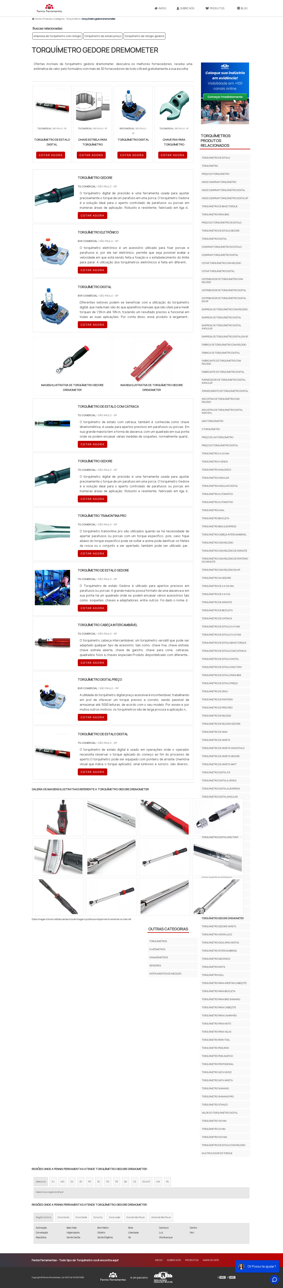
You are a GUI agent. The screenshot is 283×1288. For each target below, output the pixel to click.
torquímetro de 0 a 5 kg (216, 594)
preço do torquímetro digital (220, 445)
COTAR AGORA (51, 155)
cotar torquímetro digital (218, 271)
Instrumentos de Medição (165, 973)
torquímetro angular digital (220, 486)
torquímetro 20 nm (213, 1129)
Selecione (41, 1181)
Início (162, 8)
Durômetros (157, 949)
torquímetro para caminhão (219, 1015)
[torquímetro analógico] (58, 857)
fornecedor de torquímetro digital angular (223, 381)
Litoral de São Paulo (161, 1217)
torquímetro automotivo (217, 502)
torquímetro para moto (216, 1023)
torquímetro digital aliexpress (221, 788)
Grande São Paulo (135, 1217)
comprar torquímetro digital (220, 255)
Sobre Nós (187, 8)
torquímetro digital (214, 238)
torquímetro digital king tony (220, 837)
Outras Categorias (168, 928)
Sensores (155, 965)
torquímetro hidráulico (217, 934)
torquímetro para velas (216, 1031)
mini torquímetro (212, 421)
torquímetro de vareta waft (219, 764)
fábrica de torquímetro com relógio (224, 344)
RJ (53, 1181)
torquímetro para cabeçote (219, 1007)
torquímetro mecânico (216, 958)
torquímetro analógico (216, 469)
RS (107, 1181)
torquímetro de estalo (216, 157)
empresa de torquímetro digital (221, 317)
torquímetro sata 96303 (217, 1072)
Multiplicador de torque (217, 1153)
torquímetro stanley (215, 1104)
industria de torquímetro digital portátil (222, 411)
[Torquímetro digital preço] (52, 712)
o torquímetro (211, 429)
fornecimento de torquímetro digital (225, 391)
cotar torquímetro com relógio (221, 263)
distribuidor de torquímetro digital (224, 290)
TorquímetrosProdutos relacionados (215, 140)
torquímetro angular (215, 477)
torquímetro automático (217, 494)
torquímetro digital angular (220, 796)
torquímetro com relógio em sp (221, 569)
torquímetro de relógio (216, 715)
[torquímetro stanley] (165, 896)
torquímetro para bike (215, 214)
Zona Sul (98, 1217)
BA (125, 1181)
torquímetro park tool (216, 1039)
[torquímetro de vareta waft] (165, 817)
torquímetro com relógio (217, 542)
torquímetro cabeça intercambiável (224, 534)
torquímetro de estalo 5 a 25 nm (221, 634)
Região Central (43, 1217)
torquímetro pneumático (217, 1056)
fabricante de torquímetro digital (223, 372)
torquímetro (210, 165)
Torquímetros (158, 941)
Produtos (217, 8)
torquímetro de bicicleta (217, 610)
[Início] (49, 8)
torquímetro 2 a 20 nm (215, 453)
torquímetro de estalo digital (220, 659)
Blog (244, 8)
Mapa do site (211, 1260)
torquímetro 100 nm (214, 1120)
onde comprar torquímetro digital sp (225, 198)
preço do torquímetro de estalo (221, 222)
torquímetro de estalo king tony (222, 667)
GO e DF (146, 1181)
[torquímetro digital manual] (218, 857)
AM (158, 1181)
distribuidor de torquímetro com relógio (222, 280)
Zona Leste (114, 1217)
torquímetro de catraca (217, 618)
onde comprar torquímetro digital (223, 190)
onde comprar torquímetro (219, 182)
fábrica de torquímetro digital (221, 352)
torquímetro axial (213, 510)
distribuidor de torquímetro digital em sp (224, 300)
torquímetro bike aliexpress (219, 526)
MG (62, 1181)
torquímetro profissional (218, 1064)
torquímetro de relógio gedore (144, 36)
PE (116, 1181)
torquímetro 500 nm (214, 1137)
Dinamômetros (158, 957)
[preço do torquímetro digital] (111, 896)
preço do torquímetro (215, 174)
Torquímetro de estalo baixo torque (224, 642)
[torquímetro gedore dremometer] (72, 361)
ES (71, 1181)
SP (80, 1181)
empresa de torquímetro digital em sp (225, 336)
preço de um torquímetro (217, 437)
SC (98, 1181)
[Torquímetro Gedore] (52, 493)
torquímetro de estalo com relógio (223, 1145)
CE (134, 1181)
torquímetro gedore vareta (219, 926)
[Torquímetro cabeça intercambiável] (52, 657)
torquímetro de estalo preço (103, 36)
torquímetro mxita (213, 967)
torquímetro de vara (215, 732)
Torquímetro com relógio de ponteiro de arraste (225, 560)
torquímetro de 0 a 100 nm (218, 586)
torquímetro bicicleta (215, 518)
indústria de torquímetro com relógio (220, 400)
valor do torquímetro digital (220, 1112)
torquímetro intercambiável (219, 950)
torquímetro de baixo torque (220, 206)
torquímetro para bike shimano (221, 999)
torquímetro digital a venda (219, 780)
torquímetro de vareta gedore (221, 756)
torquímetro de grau (215, 691)
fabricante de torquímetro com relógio (221, 362)
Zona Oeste (81, 1217)
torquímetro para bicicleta (218, 991)
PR (89, 1181)
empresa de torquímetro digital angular (221, 327)
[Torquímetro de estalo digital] (52, 766)
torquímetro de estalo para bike (221, 675)
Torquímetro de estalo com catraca (224, 650)
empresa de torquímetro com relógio (57, 36)
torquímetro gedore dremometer (223, 918)
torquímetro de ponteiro (217, 699)
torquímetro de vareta (216, 740)
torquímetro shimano (215, 1088)
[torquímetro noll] (58, 817)
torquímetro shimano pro (218, 1096)
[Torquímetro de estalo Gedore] (52, 603)
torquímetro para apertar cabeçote (224, 983)
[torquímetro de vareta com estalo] (111, 857)
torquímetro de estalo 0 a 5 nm (221, 626)
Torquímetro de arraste (217, 602)
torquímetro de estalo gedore (220, 230)
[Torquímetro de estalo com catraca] (52, 439)
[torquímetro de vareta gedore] (218, 896)
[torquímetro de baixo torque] (165, 857)
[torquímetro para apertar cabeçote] (218, 817)
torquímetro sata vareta (217, 1080)
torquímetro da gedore (216, 578)
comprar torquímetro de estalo (222, 246)
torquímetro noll (213, 975)
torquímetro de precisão (217, 707)
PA (167, 1181)
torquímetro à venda (215, 461)
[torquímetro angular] (58, 896)
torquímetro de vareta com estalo (223, 748)
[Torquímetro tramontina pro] (52, 548)
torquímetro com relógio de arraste (224, 550)
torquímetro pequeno (215, 1048)
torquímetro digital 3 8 (216, 772)
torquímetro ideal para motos (220, 942)
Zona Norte (63, 1217)
